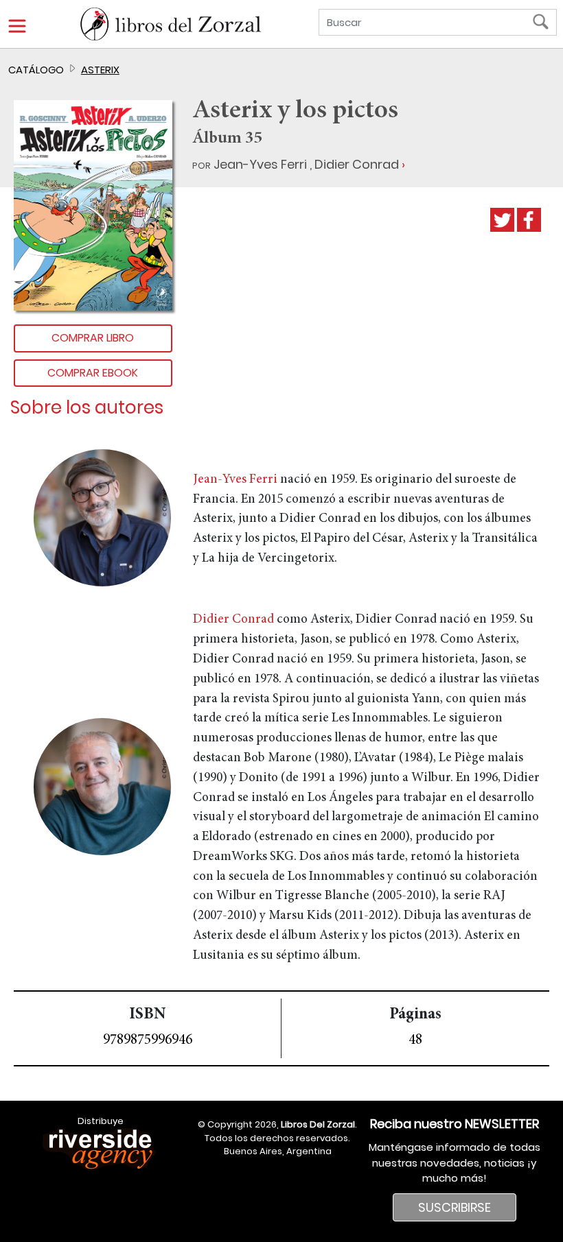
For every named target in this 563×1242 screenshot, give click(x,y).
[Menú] (17, 26)
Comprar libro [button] (92, 338)
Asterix (100, 69)
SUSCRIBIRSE (454, 1207)
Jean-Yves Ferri (260, 164)
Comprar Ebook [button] (92, 373)
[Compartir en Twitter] (502, 220)
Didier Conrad (356, 164)
